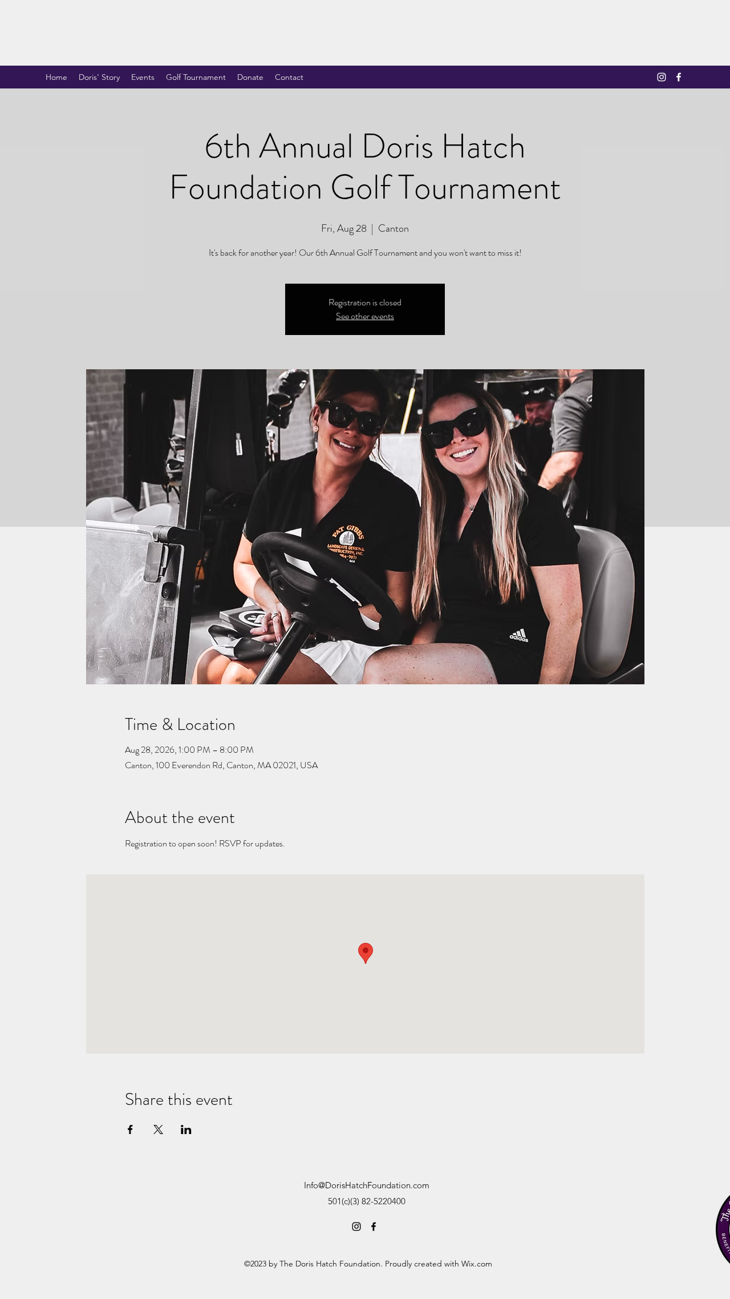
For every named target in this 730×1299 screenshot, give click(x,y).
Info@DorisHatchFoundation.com (366, 1185)
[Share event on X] (158, 1129)
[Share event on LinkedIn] (186, 1129)
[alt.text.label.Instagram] (661, 77)
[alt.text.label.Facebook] (678, 77)
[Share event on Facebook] (130, 1129)
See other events (365, 315)
